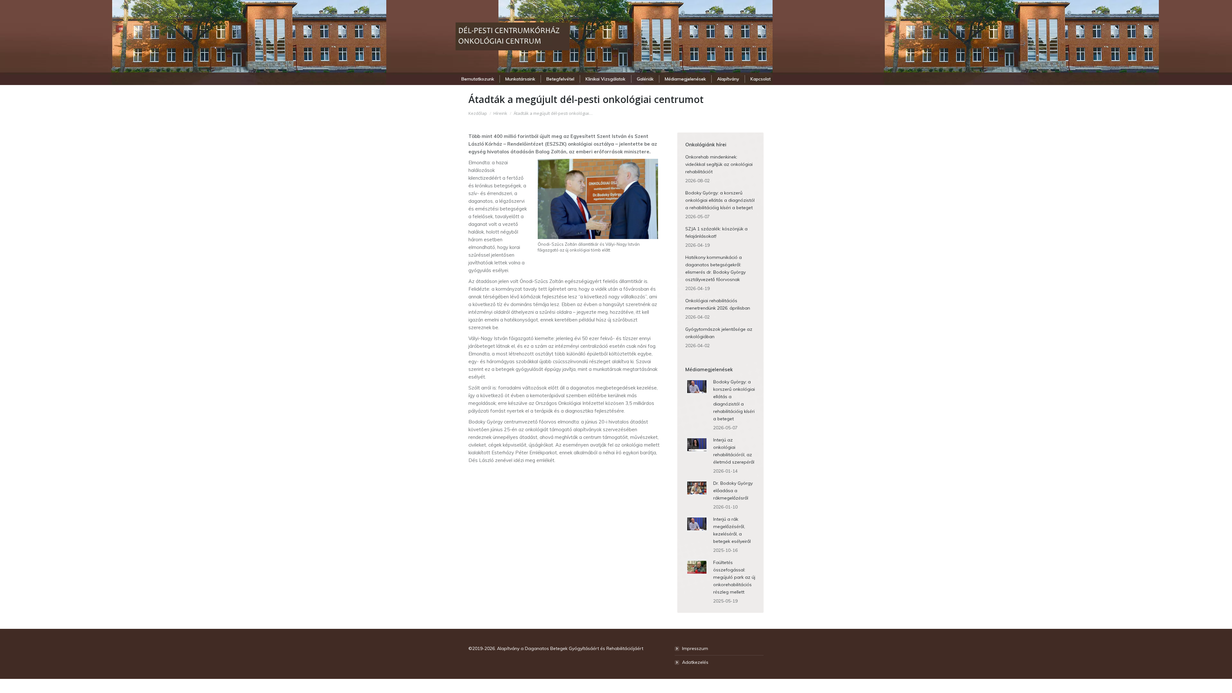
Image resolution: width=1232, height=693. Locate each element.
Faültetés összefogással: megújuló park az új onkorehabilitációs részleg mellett (734, 577)
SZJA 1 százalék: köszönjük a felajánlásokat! (716, 232)
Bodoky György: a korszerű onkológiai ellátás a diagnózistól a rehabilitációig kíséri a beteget (720, 200)
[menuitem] (478, 79)
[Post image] (696, 386)
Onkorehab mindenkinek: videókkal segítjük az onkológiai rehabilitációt (719, 164)
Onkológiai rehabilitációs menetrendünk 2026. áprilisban (717, 304)
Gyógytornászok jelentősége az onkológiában (718, 332)
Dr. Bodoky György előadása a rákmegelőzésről (733, 490)
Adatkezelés (695, 662)
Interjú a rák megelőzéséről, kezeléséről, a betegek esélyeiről (732, 530)
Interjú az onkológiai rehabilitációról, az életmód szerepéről (733, 451)
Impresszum (695, 648)
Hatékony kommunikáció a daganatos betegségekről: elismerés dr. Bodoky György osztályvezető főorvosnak (715, 268)
